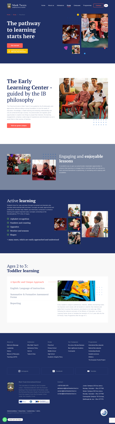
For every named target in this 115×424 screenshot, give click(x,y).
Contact (98, 5)
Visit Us (29, 351)
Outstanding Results (94, 351)
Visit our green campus (19, 125)
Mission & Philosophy (13, 354)
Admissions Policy (32, 348)
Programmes (87, 5)
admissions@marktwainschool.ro (68, 388)
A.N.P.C (38, 411)
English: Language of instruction (27, 288)
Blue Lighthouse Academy (75, 348)
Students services (93, 354)
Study (69, 5)
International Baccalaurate (95, 345)
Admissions (60, 5)
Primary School (52, 348)
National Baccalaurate (94, 348)
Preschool (51, 345)
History (9, 351)
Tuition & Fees (31, 354)
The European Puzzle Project (96, 360)
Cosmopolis (71, 351)
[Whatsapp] (4, 419)
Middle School (52, 351)
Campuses (77, 5)
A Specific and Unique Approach (27, 281)
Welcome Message (12, 345)
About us (51, 5)
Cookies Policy (31, 411)
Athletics (91, 357)
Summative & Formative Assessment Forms (29, 296)
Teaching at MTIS (12, 357)
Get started (15, 45)
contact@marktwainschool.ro (67, 394)
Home (43, 5)
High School (51, 354)
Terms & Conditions (12, 411)
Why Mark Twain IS (32, 345)
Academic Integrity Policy (55, 357)
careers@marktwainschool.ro (67, 391)
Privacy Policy (22, 411)
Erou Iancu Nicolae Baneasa (76, 345)
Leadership (10, 348)
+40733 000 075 (63, 385)
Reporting (15, 303)
